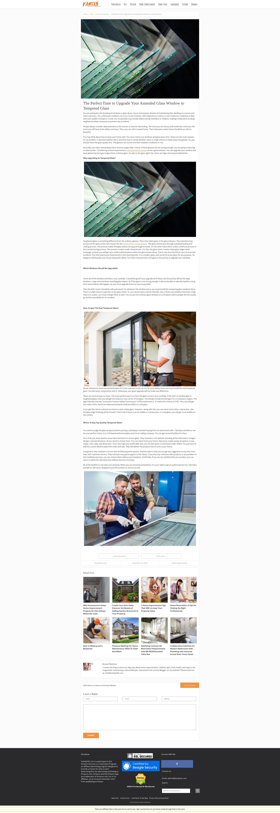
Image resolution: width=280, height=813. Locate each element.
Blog (92, 14)
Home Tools (162, 4)
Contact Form (125, 798)
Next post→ (161, 556)
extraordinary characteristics (135, 244)
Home (86, 14)
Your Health (116, 4)
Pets (125, 4)
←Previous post (118, 556)
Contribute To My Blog (139, 798)
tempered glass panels (136, 150)
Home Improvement (147, 4)
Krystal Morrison (100, 563)
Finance (194, 4)
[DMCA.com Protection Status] (141, 784)
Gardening (175, 4)
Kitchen (133, 4)
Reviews (185, 4)
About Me (115, 798)
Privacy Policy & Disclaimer (159, 798)
